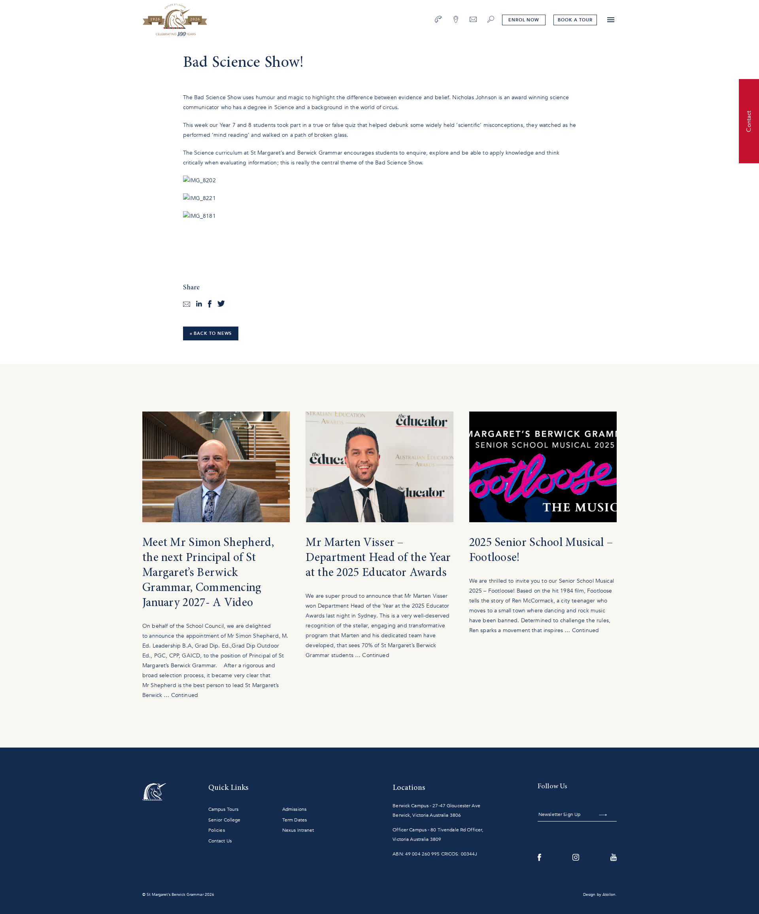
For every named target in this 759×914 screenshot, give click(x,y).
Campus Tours (223, 809)
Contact (749, 121)
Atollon (609, 894)
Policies (216, 830)
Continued (184, 695)
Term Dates (294, 820)
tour (575, 20)
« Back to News (211, 333)
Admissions (294, 809)
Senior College (224, 820)
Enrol (523, 20)
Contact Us (220, 841)
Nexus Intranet (298, 830)
